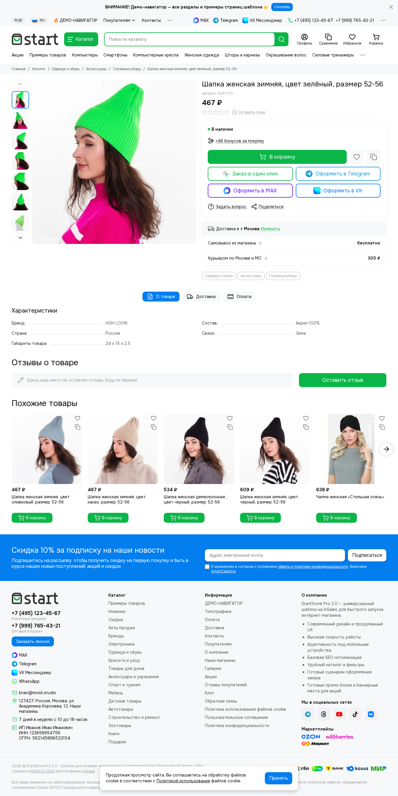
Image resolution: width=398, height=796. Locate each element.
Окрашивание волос (286, 55)
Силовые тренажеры (333, 55)
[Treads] (323, 714)
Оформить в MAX (255, 190)
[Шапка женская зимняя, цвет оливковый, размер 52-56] (47, 449)
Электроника (121, 644)
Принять (278, 778)
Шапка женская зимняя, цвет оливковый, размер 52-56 (41, 499)
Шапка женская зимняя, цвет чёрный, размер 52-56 (269, 499)
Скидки (115, 619)
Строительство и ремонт (134, 717)
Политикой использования (183, 780)
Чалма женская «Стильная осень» (350, 496)
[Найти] (281, 39)
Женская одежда (201, 55)
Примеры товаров (47, 55)
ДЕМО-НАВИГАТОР (224, 603)
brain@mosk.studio (37, 692)
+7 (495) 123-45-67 (314, 20)
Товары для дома (126, 668)
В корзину (282, 157)
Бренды (116, 636)
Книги (113, 733)
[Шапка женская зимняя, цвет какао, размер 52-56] (123, 449)
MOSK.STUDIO (42, 771)
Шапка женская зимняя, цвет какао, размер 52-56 (117, 499)
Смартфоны (115, 55)
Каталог (38, 69)
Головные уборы (127, 69)
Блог (209, 693)
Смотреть (282, 7)
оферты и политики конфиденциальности (313, 566)
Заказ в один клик (255, 174)
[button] (35, 162)
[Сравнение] (374, 157)
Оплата (244, 296)
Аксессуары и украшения (133, 676)
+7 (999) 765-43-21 (355, 20)
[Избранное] (357, 157)
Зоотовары (119, 725)
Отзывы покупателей (226, 684)
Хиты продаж (121, 627)
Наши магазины (220, 660)
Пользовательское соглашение (236, 717)
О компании (216, 652)
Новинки (116, 611)
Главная (19, 69)
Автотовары (120, 709)
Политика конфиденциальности (237, 725)
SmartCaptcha (223, 571)
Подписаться (367, 555)
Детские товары (124, 701)
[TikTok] (355, 714)
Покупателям (116, 20)
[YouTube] (339, 714)
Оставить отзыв (342, 380)
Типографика (218, 611)
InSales (89, 771)
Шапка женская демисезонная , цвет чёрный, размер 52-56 (195, 499)
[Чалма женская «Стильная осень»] (351, 449)
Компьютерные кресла (156, 55)
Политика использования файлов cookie (245, 709)
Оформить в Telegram (343, 174)
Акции (18, 55)
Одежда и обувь (66, 69)
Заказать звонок (33, 641)
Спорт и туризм (124, 684)
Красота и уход (124, 660)
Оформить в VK (342, 190)
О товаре (165, 296)
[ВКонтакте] (370, 714)
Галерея (213, 668)
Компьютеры (85, 55)
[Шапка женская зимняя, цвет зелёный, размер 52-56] (114, 162)
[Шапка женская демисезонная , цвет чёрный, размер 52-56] (199, 449)
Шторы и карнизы (242, 55)
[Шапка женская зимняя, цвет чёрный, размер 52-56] (275, 449)
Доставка (206, 296)
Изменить (270, 229)
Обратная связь (221, 701)
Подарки (117, 741)
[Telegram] (308, 714)
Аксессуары (96, 69)
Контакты (151, 20)
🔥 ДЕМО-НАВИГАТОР (76, 20)
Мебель (115, 693)
